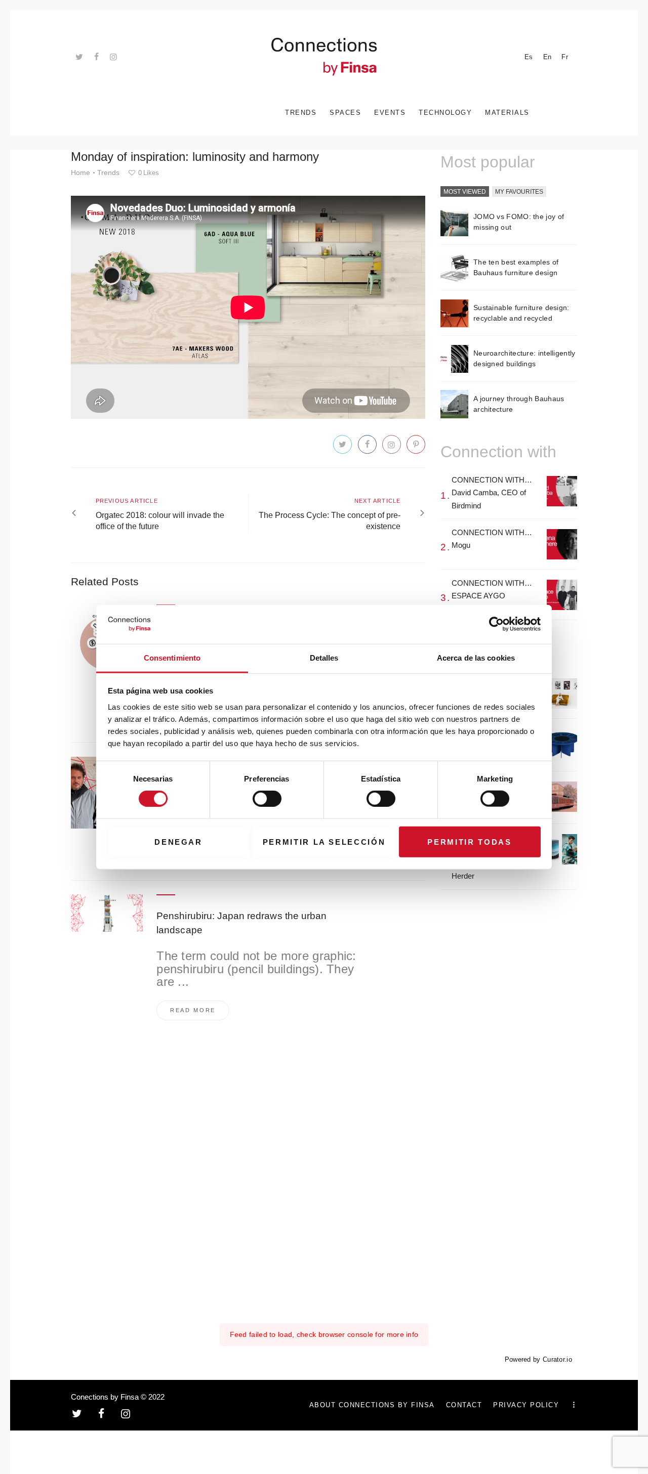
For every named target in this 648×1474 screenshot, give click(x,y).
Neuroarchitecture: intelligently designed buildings (524, 358)
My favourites (519, 191)
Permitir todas (469, 841)
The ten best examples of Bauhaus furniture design (515, 267)
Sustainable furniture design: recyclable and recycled (521, 313)
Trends (108, 172)
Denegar (178, 841)
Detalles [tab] (324, 658)
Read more (193, 1010)
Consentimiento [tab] (172, 658)
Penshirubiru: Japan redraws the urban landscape (241, 923)
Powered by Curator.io (538, 1359)
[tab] (464, 192)
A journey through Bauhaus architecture (518, 404)
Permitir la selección (324, 841)
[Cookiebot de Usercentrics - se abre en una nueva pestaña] (496, 624)
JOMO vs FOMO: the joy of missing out (518, 221)
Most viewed (464, 191)
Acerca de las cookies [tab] (476, 658)
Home (80, 172)
